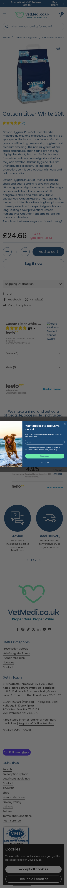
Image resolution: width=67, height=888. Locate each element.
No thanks (45, 462)
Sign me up (44, 456)
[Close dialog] (65, 423)
